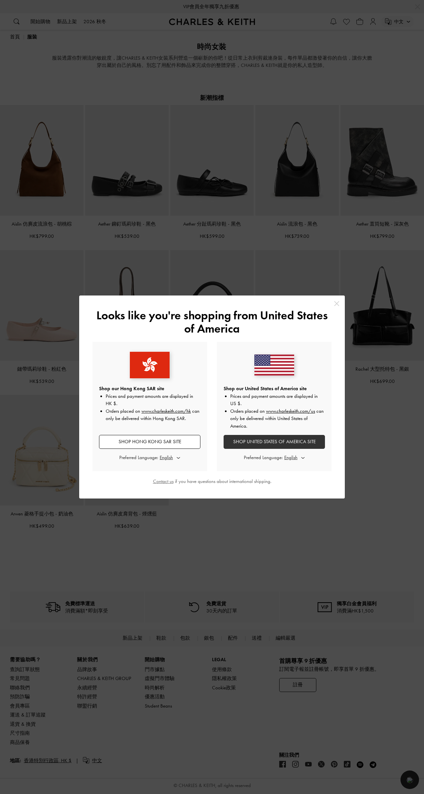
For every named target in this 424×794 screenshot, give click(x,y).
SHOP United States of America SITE (274, 442)
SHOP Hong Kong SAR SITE (150, 442)
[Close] (337, 303)
